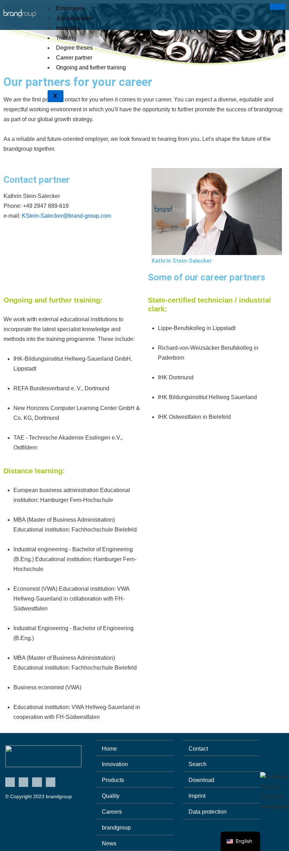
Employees (70, 8)
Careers (112, 812)
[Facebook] (37, 782)
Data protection (208, 812)
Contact (198, 749)
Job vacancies (74, 18)
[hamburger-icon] (277, 7)
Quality (110, 796)
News (109, 843)
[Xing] (23, 782)
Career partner (74, 58)
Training (66, 38)
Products (113, 780)
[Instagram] (50, 782)
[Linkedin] (10, 782)
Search (198, 764)
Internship (68, 28)
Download (201, 780)
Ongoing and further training (91, 67)
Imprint (197, 796)
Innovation (115, 764)
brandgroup (116, 828)
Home (109, 749)
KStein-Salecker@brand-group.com (66, 216)
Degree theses (74, 48)
